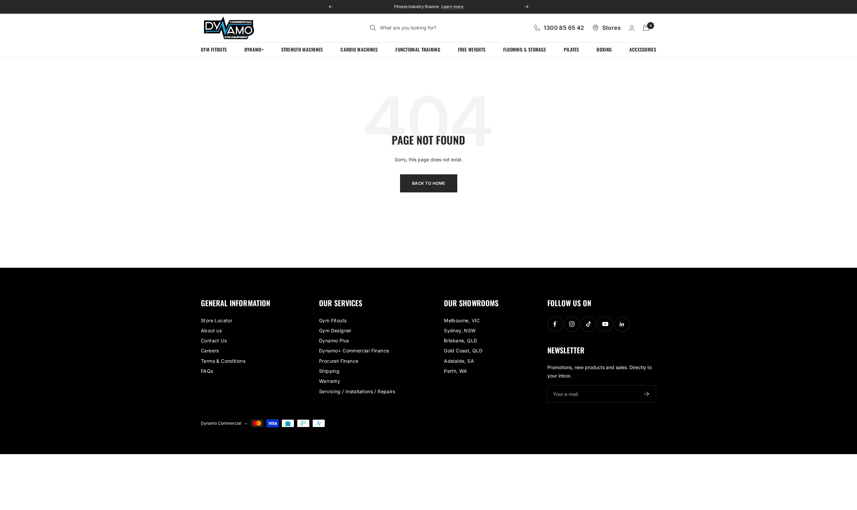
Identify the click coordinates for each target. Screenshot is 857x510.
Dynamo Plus (334, 340)
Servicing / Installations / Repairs (357, 391)
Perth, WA (455, 371)
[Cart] (646, 28)
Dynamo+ (253, 49)
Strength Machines (302, 49)
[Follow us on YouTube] (605, 324)
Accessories (642, 49)
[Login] (632, 28)
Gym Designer (335, 330)
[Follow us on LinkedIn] (621, 324)
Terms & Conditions (223, 361)
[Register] (646, 394)
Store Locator (216, 320)
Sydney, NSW (460, 330)
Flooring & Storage (524, 49)
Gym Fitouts (214, 49)
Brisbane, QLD (460, 340)
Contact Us (214, 340)
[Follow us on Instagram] (571, 324)
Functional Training (417, 49)
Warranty (329, 381)
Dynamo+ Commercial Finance (354, 350)
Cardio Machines (359, 49)
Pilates (571, 49)
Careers (210, 350)
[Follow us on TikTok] (588, 324)
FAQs (207, 371)
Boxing (604, 49)
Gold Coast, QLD (463, 350)
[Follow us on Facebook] (554, 324)
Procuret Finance (338, 361)
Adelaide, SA (459, 361)
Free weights (472, 49)
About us (211, 330)
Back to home (428, 183)
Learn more (452, 6)
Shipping (329, 371)
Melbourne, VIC (462, 320)
